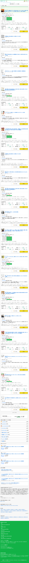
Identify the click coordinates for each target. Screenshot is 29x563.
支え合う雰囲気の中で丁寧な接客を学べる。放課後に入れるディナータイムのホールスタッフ (16, 398)
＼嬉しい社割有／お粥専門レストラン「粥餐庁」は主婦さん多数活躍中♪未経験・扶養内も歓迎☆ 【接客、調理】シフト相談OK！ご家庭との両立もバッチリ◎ (16, 230)
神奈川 (3, 524)
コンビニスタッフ (4, 423)
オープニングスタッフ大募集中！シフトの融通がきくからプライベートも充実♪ (15, 112)
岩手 (4, 531)
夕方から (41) (14, 505)
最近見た (24, 1)
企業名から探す (25, 541)
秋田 (6, 531)
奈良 (6, 529)
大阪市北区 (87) (2, 518)
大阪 (1, 529)
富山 (2, 533)
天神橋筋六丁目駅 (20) (19, 510)
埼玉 (4, 524)
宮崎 (7, 538)
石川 (3, 533)
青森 (3, 531)
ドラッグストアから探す (13, 542)
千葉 (5, 524)
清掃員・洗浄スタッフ (5, 432)
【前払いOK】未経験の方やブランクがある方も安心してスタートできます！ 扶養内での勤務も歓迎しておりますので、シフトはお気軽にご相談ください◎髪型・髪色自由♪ (16, 11)
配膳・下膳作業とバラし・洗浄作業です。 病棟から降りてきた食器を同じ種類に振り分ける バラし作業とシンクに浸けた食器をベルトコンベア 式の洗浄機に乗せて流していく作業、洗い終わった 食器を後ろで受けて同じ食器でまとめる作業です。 (14, 223)
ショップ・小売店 (4, 438)
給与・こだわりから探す (20, 541)
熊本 (5, 538)
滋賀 (5, 529)
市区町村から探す (3, 541)
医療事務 (3, 441)
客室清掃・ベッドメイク (5, 434)
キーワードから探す (3, 542)
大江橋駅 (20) (20, 509)
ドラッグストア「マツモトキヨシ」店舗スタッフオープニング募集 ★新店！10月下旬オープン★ (16, 257)
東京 (1, 524)
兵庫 (2, 529)
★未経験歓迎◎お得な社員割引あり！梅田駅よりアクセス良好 (13, 36)
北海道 (1, 531)
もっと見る (26, 513)
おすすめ (3, 5)
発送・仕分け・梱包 (4, 436)
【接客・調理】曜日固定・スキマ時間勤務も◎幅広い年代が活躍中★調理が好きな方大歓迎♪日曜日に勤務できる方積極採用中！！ (16, 293)
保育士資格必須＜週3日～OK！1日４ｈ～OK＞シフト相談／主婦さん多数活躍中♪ (15, 374)
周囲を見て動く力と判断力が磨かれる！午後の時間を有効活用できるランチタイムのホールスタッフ (16, 172)
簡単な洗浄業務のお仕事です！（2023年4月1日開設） (12, 211)
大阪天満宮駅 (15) (9, 509)
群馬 (9, 524)
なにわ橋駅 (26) (16, 509)
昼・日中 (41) (11, 505)
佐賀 (2, 538)
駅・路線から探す (7, 541)
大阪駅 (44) (2, 509)
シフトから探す (15, 541)
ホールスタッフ (4, 421)
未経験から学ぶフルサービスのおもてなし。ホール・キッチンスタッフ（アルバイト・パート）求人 (16, 357)
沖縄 (10, 538)
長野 (7, 533)
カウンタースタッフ (4, 430)
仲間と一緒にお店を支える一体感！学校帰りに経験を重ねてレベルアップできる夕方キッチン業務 (16, 276)
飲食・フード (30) (3, 501)
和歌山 (7, 529)
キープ (26, 1)
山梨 (6, 533)
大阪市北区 (5, 40)
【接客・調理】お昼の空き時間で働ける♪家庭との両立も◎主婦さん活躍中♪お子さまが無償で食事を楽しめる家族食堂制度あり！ (16, 89)
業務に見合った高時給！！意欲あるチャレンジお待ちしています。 (13, 315)
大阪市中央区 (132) (7, 518)
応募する (24, 31)
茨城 (6, 524)
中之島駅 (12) (2, 510)
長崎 (3, 538)
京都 (3, 529)
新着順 (5, 5)
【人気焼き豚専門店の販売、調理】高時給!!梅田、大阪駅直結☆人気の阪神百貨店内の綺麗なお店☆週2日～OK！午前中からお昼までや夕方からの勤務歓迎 (16, 129)
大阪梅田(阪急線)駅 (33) (6, 510)
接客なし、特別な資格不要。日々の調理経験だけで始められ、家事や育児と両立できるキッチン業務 (16, 55)
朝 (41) (17, 505)
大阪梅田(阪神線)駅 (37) (25, 510)
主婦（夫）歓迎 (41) (7, 505)
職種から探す (11, 541)
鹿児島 (9, 538)
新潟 (1, 533)
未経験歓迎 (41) (2, 505)
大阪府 (2, 40)
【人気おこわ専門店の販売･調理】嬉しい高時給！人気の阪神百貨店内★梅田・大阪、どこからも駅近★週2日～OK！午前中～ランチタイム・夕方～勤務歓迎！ (16, 333)
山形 (7, 531)
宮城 (5, 531)
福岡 (1, 538)
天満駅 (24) (5, 509)
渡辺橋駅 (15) (23, 509)
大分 (6, 538)
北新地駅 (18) (12, 509)
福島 (9, 531)
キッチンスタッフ (4, 428)
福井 (5, 533)
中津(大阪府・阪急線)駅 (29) (13, 510)
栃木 (7, 524)
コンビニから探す (8, 542)
